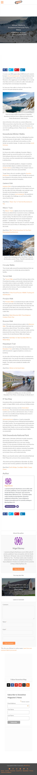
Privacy (31, 770)
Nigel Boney (16, 32)
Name (5, 622)
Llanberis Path (7, 186)
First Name (11, 709)
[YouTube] (20, 685)
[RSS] (28, 685)
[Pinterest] (16, 685)
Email (4, 629)
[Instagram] (8, 685)
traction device (7, 167)
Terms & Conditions (6, 772)
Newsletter (26, 770)
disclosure (29, 128)
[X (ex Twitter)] (24, 685)
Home (2, 770)
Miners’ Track (9, 211)
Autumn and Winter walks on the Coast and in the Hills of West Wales (18, 587)
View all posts (18, 569)
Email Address (18, 703)
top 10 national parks (14, 76)
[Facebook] (12, 685)
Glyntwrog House (8, 419)
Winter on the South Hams (16, 368)
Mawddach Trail (7, 349)
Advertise (12, 770)
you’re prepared (19, 194)
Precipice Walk (9, 301)
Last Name (11, 715)
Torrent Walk (9, 279)
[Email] (17, 506)
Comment (5, 604)
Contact (7, 770)
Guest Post (19, 770)
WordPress (27, 765)
